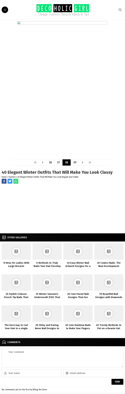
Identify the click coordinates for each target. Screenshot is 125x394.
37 (58, 162)
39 (74, 162)
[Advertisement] (62, 209)
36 (50, 162)
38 (66, 162)
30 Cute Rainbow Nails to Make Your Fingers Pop (78, 328)
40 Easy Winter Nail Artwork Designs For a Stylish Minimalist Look (78, 266)
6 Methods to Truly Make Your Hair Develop (47, 264)
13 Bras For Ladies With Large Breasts (16, 264)
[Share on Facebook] (4, 181)
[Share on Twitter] (15, 181)
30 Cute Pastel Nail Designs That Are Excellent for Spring (78, 297)
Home (4, 177)
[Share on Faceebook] (9, 181)
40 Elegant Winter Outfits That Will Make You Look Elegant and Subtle (47, 177)
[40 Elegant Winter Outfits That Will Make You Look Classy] (62, 155)
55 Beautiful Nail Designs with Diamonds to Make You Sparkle (108, 297)
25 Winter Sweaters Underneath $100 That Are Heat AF (47, 297)
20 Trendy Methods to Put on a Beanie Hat (108, 327)
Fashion (12, 177)
